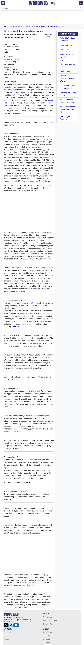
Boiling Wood (65, 50)
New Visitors (48, 632)
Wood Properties (55, 26)
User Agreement (49, 617)
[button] (6, 625)
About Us (47, 636)
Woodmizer (35, 303)
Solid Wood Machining (40, 26)
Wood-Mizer (17, 95)
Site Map (7, 632)
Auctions (46, 643)
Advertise (47, 639)
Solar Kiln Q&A (66, 45)
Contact (7, 639)
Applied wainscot (66, 71)
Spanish (48, 36)
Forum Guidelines (50, 620)
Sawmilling (27, 26)
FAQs (6, 636)
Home (6, 26)
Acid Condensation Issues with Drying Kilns (67, 109)
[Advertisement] (44, 18)
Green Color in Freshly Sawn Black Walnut (68, 78)
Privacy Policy (48, 624)
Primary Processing (16, 26)
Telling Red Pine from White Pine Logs (66, 57)
